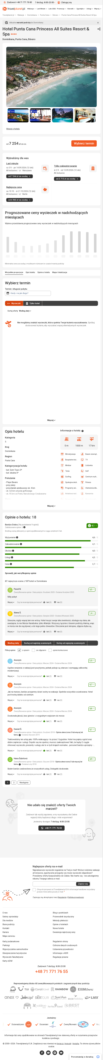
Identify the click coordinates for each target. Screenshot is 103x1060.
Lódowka (89, 465)
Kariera (6, 932)
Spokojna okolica (71, 482)
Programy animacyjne (71, 488)
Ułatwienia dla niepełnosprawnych (91, 488)
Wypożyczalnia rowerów (91, 499)
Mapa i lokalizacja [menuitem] (59, 272)
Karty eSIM (7, 961)
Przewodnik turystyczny (63, 916)
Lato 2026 (52, 9)
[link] (42, 9)
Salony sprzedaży (10, 916)
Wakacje (20, 15)
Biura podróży (9, 924)
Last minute (12, 163)
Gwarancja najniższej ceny (64, 932)
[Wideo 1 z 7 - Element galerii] (18, 115)
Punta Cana (45, 15)
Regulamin (62, 897)
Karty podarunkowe (11, 941)
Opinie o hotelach (60, 924)
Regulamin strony (60, 941)
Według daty (13, 643)
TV (86, 460)
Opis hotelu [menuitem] (30, 272)
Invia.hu (76, 1043)
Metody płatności (60, 920)
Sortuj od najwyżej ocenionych (71, 643)
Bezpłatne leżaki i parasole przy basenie (71, 460)
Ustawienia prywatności (63, 949)
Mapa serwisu (9, 936)
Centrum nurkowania (91, 477)
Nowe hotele (58, 928)
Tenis (67, 471)
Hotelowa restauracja (71, 494)
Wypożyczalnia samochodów (15, 949)
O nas (5, 913)
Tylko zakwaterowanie (65, 166)
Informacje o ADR (60, 953)
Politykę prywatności (76, 897)
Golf (87, 471)
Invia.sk (67, 1043)
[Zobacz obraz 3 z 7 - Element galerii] (62, 115)
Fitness (88, 482)
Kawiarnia (89, 494)
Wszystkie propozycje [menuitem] (14, 272)
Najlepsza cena (14, 187)
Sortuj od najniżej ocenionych (37, 643)
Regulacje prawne (60, 957)
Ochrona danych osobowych (65, 945)
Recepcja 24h (70, 499)
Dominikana (32, 15)
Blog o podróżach (60, 913)
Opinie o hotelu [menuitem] (43, 272)
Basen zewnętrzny (91, 454)
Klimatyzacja (70, 454)
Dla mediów (8, 920)
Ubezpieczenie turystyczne (15, 953)
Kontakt (6, 928)
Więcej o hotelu (13, 129)
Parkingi (6, 945)
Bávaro (56, 15)
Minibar (68, 465)
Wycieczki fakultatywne (13, 957)
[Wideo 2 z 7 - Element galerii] (40, 115)
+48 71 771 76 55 (51, 971)
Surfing (68, 477)
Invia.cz (60, 1043)
